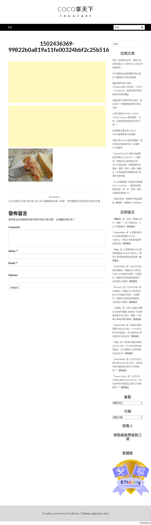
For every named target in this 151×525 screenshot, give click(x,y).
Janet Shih (120, 376)
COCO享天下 (76, 9)
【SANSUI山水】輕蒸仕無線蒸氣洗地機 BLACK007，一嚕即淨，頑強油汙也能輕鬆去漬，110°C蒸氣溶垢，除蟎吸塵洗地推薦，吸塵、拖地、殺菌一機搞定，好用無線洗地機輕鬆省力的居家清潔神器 (126, 164)
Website (13, 275)
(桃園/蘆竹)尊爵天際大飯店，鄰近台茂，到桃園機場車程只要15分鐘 (127, 104)
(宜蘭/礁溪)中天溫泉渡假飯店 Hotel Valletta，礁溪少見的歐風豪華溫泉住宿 (127, 253)
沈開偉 (117, 308)
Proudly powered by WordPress (60, 513)
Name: (13, 251)
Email (12, 263)
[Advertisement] (57, 82)
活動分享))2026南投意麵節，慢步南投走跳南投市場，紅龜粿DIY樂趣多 (127, 144)
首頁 (10, 27)
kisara (117, 287)
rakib (105, 513)
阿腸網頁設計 (145, 523)
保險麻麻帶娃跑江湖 (127, 437)
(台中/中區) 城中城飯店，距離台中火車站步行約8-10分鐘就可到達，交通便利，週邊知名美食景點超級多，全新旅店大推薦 (127, 274)
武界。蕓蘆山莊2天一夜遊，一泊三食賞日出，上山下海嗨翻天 (127, 223)
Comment (14, 227)
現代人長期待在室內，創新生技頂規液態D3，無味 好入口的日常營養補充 (127, 64)
